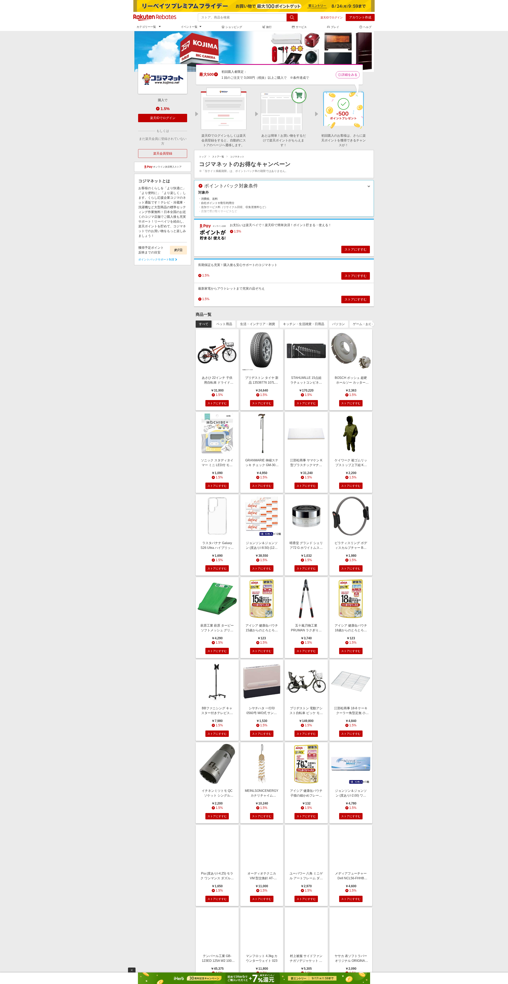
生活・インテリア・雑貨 (257, 324)
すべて (203, 324)
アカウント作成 (360, 17)
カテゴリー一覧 (146, 26)
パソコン (338, 324)
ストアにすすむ (355, 249)
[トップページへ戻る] (154, 17)
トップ (202, 156)
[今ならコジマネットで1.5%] (254, 51)
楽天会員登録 (162, 153)
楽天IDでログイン (331, 17)
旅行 (269, 27)
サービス (301, 27)
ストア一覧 (218, 156)
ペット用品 (224, 324)
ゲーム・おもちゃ (365, 324)
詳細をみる (349, 74)
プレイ (335, 27)
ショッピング (233, 27)
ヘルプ (367, 27)
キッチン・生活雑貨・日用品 (303, 324)
